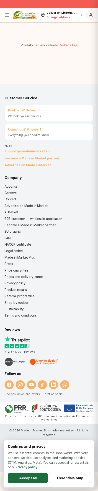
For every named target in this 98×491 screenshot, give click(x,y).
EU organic (13, 231)
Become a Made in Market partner (32, 158)
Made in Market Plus (20, 257)
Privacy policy (15, 283)
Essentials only (70, 478)
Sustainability (14, 309)
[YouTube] (31, 384)
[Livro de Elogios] (44, 361)
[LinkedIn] (53, 384)
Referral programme (20, 296)
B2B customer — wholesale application (33, 219)
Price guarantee (16, 270)
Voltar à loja (68, 45)
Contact (10, 199)
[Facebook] (9, 384)
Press (9, 264)
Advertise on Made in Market (28, 165)
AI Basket (11, 212)
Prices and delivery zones (24, 277)
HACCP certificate (18, 244)
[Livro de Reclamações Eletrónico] (15, 362)
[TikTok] (42, 384)
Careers (10, 193)
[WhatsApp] (64, 384)
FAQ (8, 238)
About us (11, 186)
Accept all (28, 478)
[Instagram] (20, 384)
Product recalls (16, 290)
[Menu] (7, 15)
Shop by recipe (16, 303)
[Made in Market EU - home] (25, 15)
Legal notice (14, 251)
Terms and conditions (21, 315)
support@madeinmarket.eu (27, 151)
